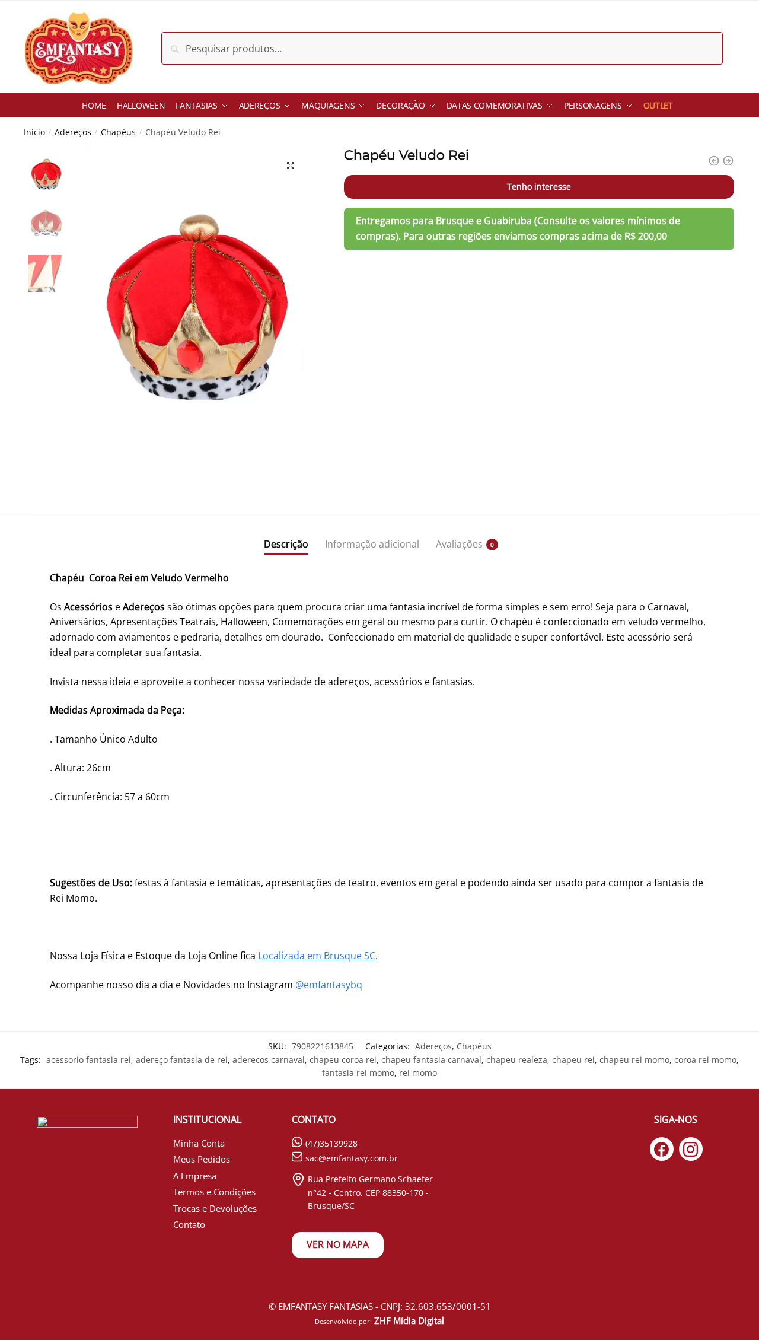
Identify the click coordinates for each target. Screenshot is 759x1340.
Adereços (73, 132)
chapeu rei (573, 1059)
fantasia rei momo (358, 1072)
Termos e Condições (214, 1192)
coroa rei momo (705, 1059)
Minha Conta (199, 1143)
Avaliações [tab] (459, 543)
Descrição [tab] (286, 543)
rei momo (418, 1072)
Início (34, 132)
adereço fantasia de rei (182, 1059)
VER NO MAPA (338, 1244)
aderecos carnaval (268, 1059)
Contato (189, 1224)
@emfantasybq (328, 984)
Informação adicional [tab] (372, 543)
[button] (290, 165)
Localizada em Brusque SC (316, 955)
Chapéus (118, 132)
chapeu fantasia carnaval (431, 1059)
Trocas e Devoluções (215, 1208)
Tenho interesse (539, 186)
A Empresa (194, 1176)
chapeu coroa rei (343, 1059)
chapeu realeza (516, 1059)
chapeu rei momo (634, 1059)
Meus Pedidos (201, 1159)
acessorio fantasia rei (88, 1059)
